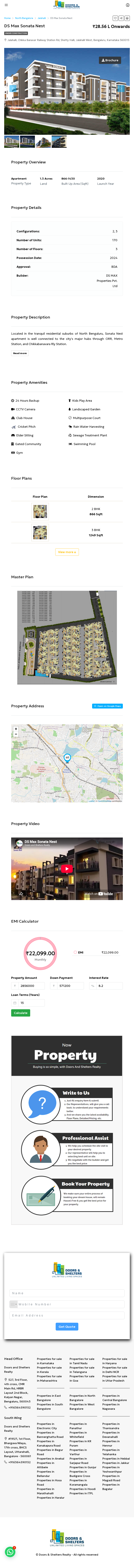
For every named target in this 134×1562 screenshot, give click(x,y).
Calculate (20, 1013)
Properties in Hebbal (116, 1458)
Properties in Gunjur (83, 1467)
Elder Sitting (25, 435)
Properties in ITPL (81, 1493)
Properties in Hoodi (83, 1489)
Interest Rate (99, 978)
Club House (24, 418)
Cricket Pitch (27, 427)
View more (66, 552)
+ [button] (16, 729)
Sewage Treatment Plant (90, 435)
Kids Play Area (82, 401)
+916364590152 (19, 1407)
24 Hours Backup (27, 401)
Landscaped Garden (86, 409)
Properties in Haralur (50, 1497)
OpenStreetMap (104, 800)
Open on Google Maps (109, 706)
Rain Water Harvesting (88, 427)
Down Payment (61, 978)
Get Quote (67, 1327)
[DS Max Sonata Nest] (67, 758)
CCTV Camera (25, 409)
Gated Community (28, 444)
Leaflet (91, 800)
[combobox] (14, 1304)
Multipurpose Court (86, 418)
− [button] (16, 734)
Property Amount (24, 978)
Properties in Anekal (50, 1458)
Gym (19, 453)
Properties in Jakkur (115, 1463)
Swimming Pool (84, 444)
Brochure (111, 60)
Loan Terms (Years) (25, 995)
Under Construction (16, 33)
